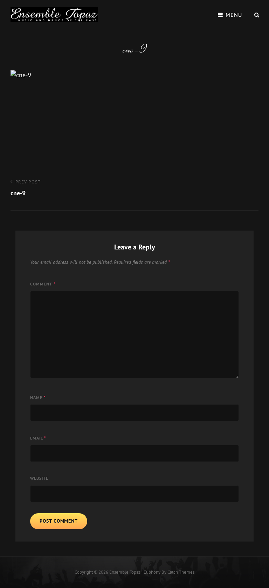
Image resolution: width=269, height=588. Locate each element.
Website (39, 478)
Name (38, 397)
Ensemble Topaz (124, 572)
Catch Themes (180, 572)
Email (38, 438)
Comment (43, 283)
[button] (54, 14)
